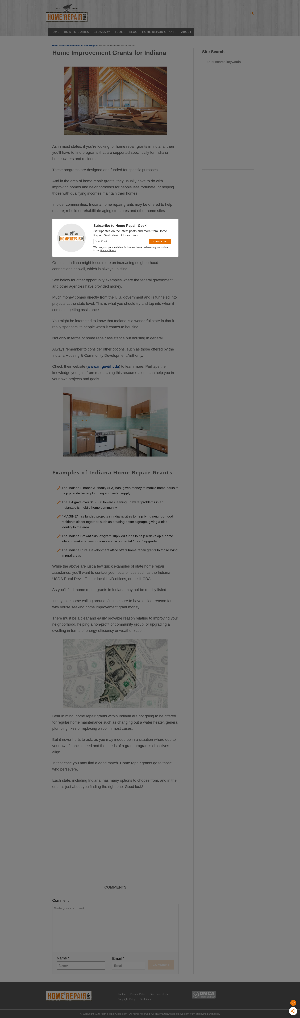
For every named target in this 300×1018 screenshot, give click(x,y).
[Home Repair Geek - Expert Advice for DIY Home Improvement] (72, 14)
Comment (60, 900)
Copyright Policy (126, 999)
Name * (63, 958)
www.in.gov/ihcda (103, 366)
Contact (122, 994)
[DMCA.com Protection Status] (204, 997)
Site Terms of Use (159, 994)
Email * (118, 958)
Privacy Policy (137, 994)
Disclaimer (145, 999)
